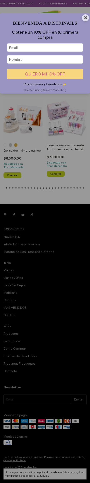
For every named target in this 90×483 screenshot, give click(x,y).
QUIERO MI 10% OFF (45, 74)
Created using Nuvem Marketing (45, 90)
